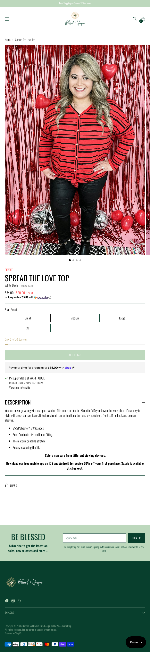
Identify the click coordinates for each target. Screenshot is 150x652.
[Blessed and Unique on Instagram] (13, 601)
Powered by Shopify (13, 633)
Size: (11, 309)
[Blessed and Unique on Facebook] (7, 601)
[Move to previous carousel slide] (132, 511)
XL (27, 328)
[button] (75, 297)
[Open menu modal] (7, 19)
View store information (20, 387)
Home (8, 40)
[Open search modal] (135, 19)
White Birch (11, 285)
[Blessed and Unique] (75, 19)
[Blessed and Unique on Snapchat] (19, 601)
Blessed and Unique (30, 626)
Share (13, 485)
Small (28, 318)
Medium (75, 318)
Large (122, 318)
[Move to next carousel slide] (141, 511)
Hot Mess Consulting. (62, 626)
